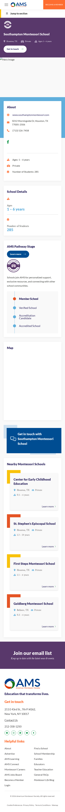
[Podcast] (33, 732)
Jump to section (18, 13)
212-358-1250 (13, 726)
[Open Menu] (6, 4)
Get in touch (13, 49)
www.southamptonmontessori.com (30, 114)
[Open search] (39, 4)
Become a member (54, 4)
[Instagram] (13, 732)
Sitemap (55, 805)
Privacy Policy (28, 805)
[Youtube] (26, 732)
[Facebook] (7, 732)
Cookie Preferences (14, 805)
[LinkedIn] (20, 732)
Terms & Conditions (43, 805)
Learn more (15, 254)
